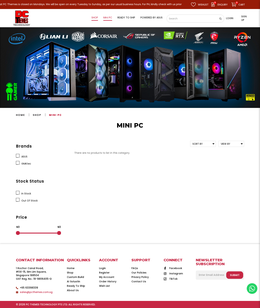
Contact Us (138, 281)
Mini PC (55, 115)
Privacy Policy (140, 277)
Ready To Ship (76, 286)
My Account (106, 277)
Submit (234, 275)
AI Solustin (73, 281)
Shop (37, 115)
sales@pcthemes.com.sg (36, 292)
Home (20, 115)
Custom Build (75, 277)
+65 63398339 (29, 287)
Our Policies (138, 272)
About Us (73, 290)
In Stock (25, 193)
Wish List (104, 286)
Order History (107, 281)
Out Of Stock (29, 200)
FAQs (134, 268)
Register (104, 272)
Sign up (244, 18)
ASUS (23, 156)
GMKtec (25, 163)
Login (229, 18)
